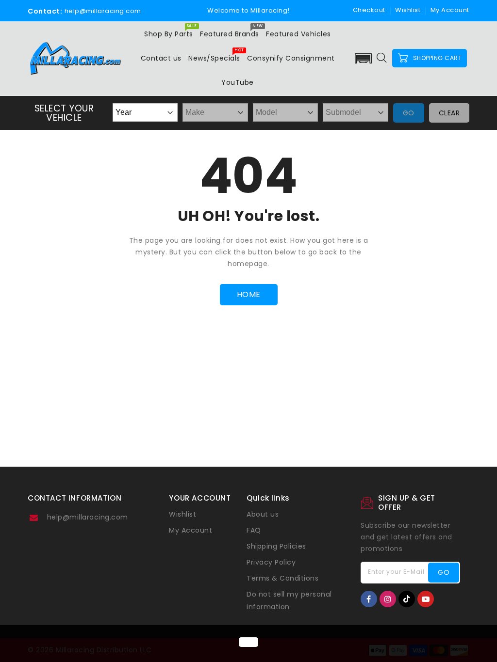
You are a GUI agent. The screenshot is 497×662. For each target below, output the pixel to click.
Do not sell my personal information (289, 600)
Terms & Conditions (282, 578)
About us (263, 514)
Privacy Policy (271, 562)
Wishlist (407, 10)
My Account (190, 530)
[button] (363, 58)
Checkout (369, 10)
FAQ (254, 530)
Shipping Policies (276, 546)
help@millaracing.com (87, 517)
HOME (249, 294)
